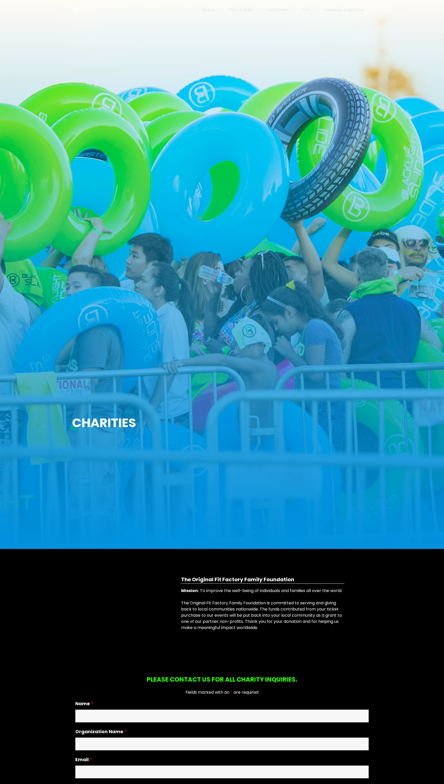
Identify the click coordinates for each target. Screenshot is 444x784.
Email (83, 759)
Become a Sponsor (345, 10)
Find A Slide (241, 10)
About (208, 10)
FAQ (306, 10)
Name (84, 703)
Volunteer (277, 10)
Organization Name (101, 731)
